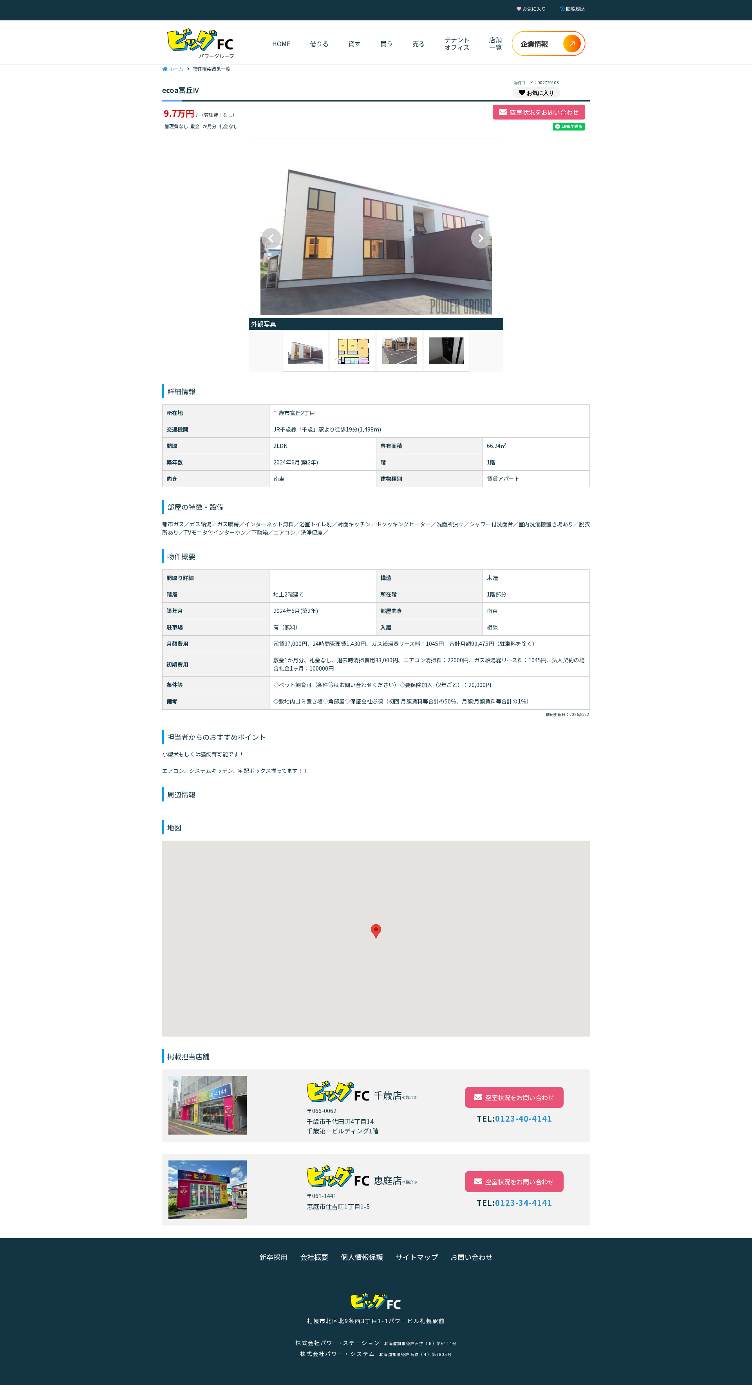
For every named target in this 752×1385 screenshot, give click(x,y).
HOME (281, 43)
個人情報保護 (362, 1257)
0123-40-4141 (523, 1118)
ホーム (176, 68)
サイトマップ (417, 1257)
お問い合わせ (471, 1257)
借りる (319, 43)
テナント (457, 43)
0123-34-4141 (523, 1202)
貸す (354, 43)
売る (418, 43)
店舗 (495, 43)
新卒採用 (273, 1257)
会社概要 (314, 1257)
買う (386, 43)
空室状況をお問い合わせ (544, 112)
